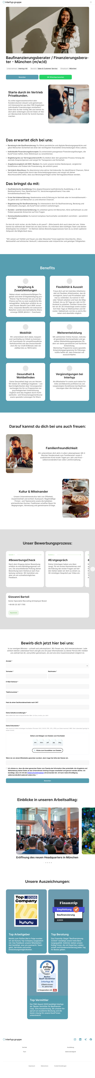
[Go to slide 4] (49, 862)
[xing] (85, 1039)
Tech (24, 1051)
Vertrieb (24, 1047)
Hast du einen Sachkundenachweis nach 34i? (22, 702)
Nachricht (13, 613)
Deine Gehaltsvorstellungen (16, 713)
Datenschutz (44, 1066)
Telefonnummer (12, 692)
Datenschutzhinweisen (35, 773)
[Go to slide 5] (51, 862)
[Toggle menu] (90, 2)
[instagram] (75, 1039)
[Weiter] (92, 569)
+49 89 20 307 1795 (16, 604)
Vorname (9, 671)
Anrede (9, 661)
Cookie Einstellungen (60, 1066)
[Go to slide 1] (43, 862)
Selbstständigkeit (70, 1051)
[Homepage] (12, 2)
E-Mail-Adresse (12, 682)
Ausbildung (70, 1047)
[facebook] (91, 1039)
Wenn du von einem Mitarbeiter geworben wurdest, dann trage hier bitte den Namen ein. (37, 758)
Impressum (32, 1066)
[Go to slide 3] (47, 862)
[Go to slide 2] (45, 862)
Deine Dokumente (13, 726)
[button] (47, 744)
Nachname (52, 671)
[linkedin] (80, 1039)
